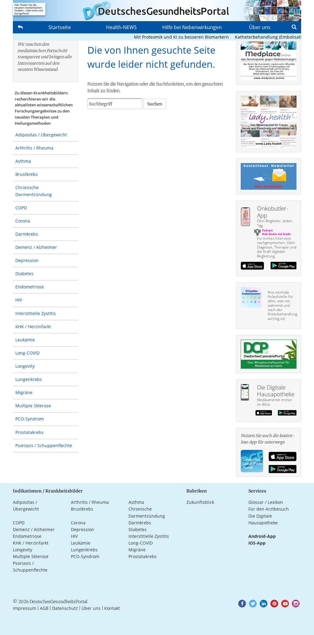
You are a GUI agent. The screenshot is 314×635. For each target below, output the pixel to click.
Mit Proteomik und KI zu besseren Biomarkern (175, 37)
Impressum (24, 608)
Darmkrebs (26, 234)
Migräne (24, 392)
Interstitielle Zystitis (35, 313)
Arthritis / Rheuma (34, 148)
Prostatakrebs (29, 432)
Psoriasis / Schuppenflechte (43, 445)
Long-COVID (27, 353)
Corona (22, 221)
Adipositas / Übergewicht (41, 135)
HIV (18, 300)
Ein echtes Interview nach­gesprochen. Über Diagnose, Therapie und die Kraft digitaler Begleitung (276, 247)
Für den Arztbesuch (268, 509)
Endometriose (29, 287)
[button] (242, 603)
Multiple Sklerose (33, 406)
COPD (21, 208)
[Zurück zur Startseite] (157, 10)
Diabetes (24, 273)
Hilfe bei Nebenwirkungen (192, 27)
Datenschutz (65, 608)
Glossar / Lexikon (265, 502)
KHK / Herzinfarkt (33, 326)
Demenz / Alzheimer (36, 247)
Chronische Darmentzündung (33, 190)
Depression (27, 260)
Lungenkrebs (28, 379)
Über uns (259, 27)
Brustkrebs (26, 174)
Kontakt (112, 608)
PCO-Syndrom (29, 419)
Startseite (59, 27)
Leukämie (25, 340)
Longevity (25, 366)
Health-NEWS (121, 27)
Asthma (23, 161)
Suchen (154, 104)
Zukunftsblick (200, 502)
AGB (44, 608)
